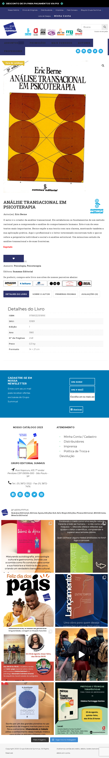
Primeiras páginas (65, 294)
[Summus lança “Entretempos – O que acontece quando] (81, 600)
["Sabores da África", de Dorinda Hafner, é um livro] (27, 546)
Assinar (77, 409)
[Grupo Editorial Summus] (10, 29)
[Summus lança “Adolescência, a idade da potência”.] (81, 654)
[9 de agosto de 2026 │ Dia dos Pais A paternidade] (27, 600)
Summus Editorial (23, 271)
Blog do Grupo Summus (91, 10)
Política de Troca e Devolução (74, 454)
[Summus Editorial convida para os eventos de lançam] (27, 654)
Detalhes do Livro (16, 294)
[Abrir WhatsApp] (102, 750)
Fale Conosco (72, 10)
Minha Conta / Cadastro (80, 436)
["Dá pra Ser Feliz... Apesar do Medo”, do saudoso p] (81, 546)
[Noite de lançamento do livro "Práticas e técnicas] (81, 708)
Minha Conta (62, 16)
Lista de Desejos (44, 16)
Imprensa (59, 10)
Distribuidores (46, 10)
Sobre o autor (41, 294)
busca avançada (101, 31)
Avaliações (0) (89, 294)
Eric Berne (21, 214)
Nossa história (13, 10)
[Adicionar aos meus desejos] (13, 258)
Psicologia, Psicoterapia (27, 265)
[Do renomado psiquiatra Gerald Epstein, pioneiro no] (27, 708)
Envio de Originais (30, 10)
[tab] (16, 294)
